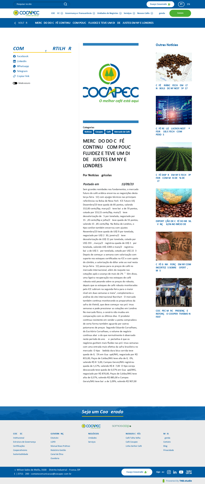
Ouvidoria (55, 458)
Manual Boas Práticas (60, 446)
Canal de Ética (57, 454)
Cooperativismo (20, 450)
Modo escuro (24, 83)
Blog (165, 446)
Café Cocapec (132, 442)
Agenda (166, 438)
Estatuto (54, 438)
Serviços (91, 442)
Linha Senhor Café (134, 446)
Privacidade (168, 450)
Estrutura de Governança (24, 442)
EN (188, 4)
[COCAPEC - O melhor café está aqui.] (26, 13)
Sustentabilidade (20, 454)
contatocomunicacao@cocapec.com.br (51, 474)
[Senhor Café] (189, 472)
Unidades (92, 438)
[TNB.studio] (177, 481)
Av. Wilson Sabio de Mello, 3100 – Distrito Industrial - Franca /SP (46, 470)
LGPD (53, 442)
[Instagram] (169, 472)
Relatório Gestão (58, 450)
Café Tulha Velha (133, 438)
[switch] (15, 83)
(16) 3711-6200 (21, 474)
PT (181, 4)
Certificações (19, 446)
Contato (167, 442)
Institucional (18, 438)
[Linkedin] (174, 472)
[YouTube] (181, 472)
